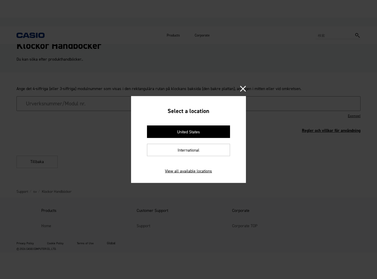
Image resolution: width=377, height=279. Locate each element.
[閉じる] (243, 89)
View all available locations (188, 171)
